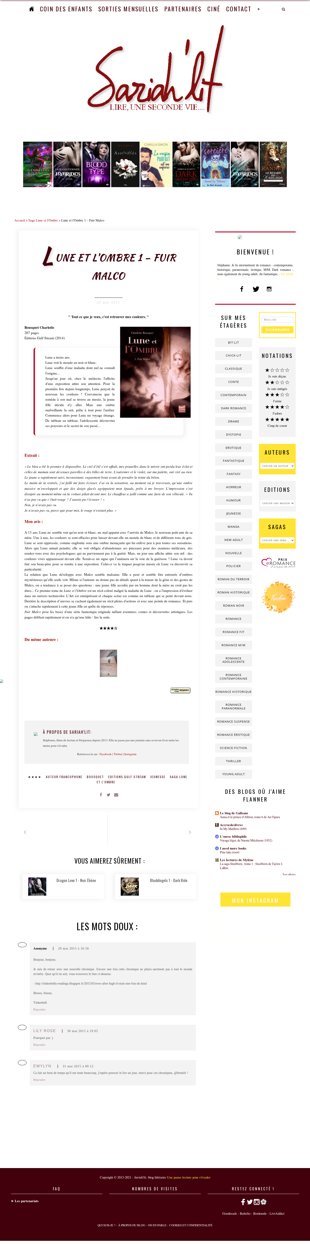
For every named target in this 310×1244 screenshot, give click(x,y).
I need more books (233, 848)
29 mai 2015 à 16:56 (73, 948)
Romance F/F (233, 632)
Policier (233, 566)
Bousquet (96, 776)
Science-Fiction (233, 748)
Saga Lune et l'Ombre (43, 220)
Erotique (233, 448)
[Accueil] (31, 8)
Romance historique (233, 692)
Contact (238, 8)
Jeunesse (158, 776)
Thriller (233, 761)
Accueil (19, 220)
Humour (233, 500)
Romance (233, 619)
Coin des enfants (66, 8)
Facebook (106, 754)
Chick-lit (233, 355)
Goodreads (229, 1213)
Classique (233, 369)
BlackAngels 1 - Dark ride (168, 880)
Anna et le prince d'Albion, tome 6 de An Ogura (250, 817)
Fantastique (233, 461)
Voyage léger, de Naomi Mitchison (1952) (246, 840)
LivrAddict (277, 1213)
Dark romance (233, 408)
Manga (233, 527)
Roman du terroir (233, 579)
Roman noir (233, 605)
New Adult (233, 540)
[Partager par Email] (116, 794)
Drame (233, 421)
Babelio (245, 1213)
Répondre (39, 1009)
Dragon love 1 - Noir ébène (76, 880)
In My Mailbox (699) (233, 829)
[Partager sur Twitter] (108, 794)
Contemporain (233, 395)
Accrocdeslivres (231, 824)
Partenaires (183, 8)
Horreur (233, 487)
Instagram (130, 754)
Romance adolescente (233, 660)
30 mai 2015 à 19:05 (82, 1031)
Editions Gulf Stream (127, 776)
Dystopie (233, 434)
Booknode (260, 1213)
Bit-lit (233, 342)
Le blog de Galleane (234, 813)
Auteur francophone (65, 776)
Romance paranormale (234, 706)
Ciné (213, 8)
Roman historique (233, 592)
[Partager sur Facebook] (100, 794)
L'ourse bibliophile (233, 836)
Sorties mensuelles (128, 8)
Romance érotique (233, 735)
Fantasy (234, 474)
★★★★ (35, 776)
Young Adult (233, 774)
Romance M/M (233, 645)
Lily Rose (44, 1031)
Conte (233, 382)
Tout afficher (289, 874)
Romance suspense (233, 721)
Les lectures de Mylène (236, 859)
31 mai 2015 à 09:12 (78, 1066)
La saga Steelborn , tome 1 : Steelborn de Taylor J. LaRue (251, 866)
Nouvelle (233, 553)
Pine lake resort (229, 852)
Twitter (118, 754)
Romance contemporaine (233, 677)
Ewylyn (42, 1066)
